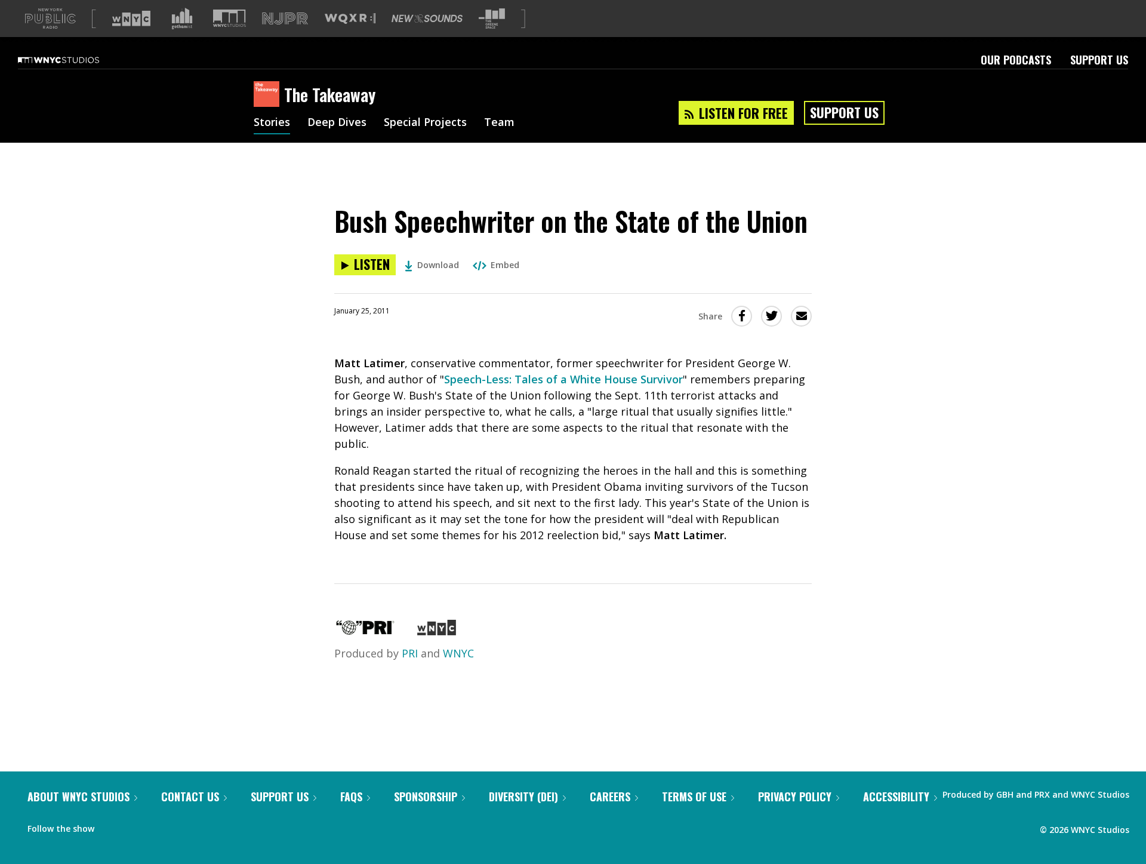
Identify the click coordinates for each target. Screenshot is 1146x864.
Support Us (1099, 59)
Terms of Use (694, 796)
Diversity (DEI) (523, 796)
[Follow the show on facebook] (111, 826)
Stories (272, 123)
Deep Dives (336, 123)
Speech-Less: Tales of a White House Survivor (563, 379)
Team (499, 123)
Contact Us (190, 796)
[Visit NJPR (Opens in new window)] (285, 19)
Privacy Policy (794, 796)
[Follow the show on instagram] (157, 826)
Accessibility (896, 796)
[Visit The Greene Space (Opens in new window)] (492, 18)
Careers (610, 796)
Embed (505, 264)
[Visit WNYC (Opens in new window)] (131, 18)
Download (438, 264)
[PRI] (365, 631)
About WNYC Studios (78, 796)
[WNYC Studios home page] (73, 59)
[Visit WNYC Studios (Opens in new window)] (229, 18)
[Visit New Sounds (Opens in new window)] (427, 18)
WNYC (458, 653)
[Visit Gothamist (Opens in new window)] (182, 18)
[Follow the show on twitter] (135, 826)
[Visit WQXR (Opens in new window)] (350, 18)
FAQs (351, 796)
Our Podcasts (1016, 59)
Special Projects (425, 123)
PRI (410, 653)
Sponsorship (425, 796)
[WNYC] (436, 631)
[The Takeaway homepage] (269, 95)
